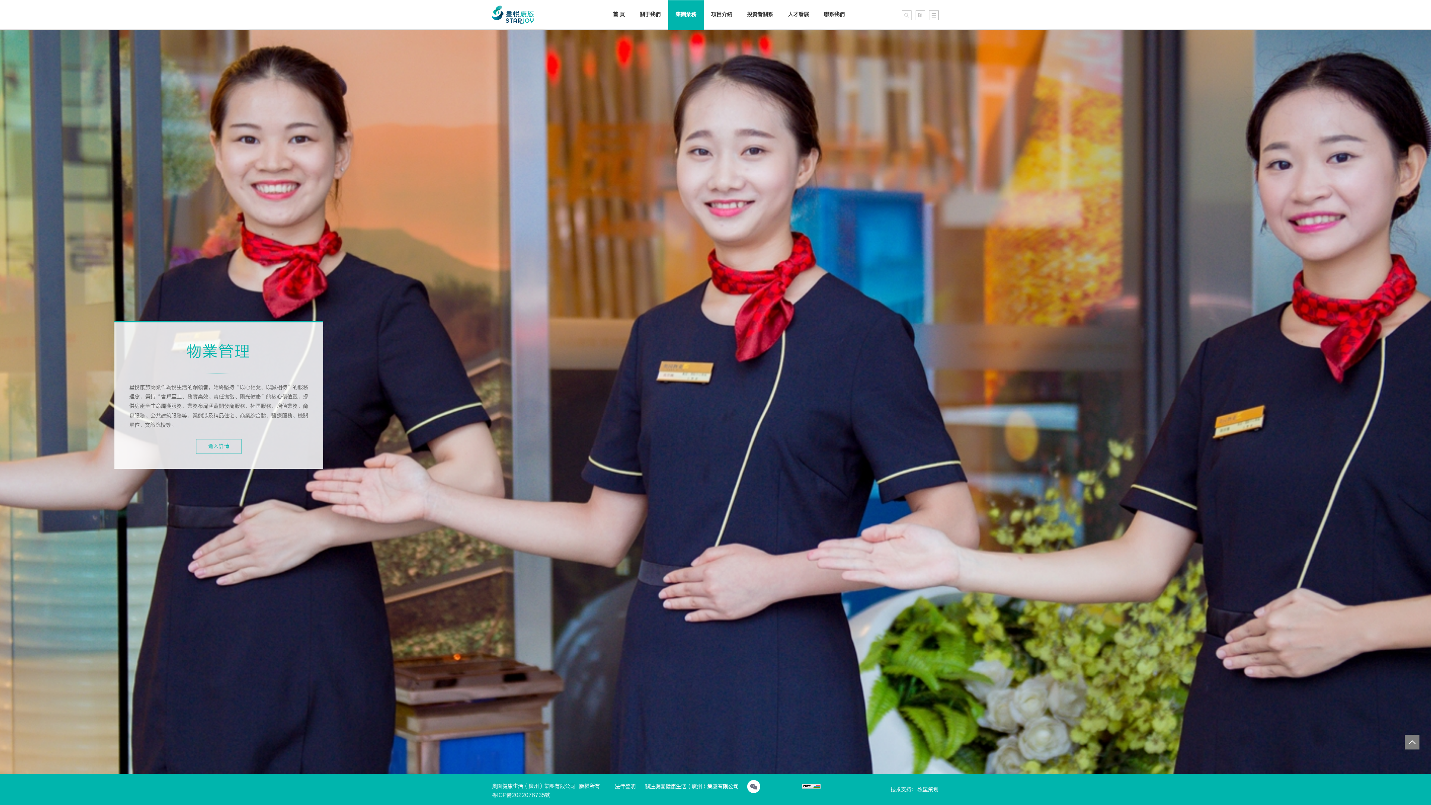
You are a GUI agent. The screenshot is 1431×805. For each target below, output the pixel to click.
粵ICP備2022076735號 (521, 795)
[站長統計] (811, 787)
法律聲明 (625, 786)
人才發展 (798, 14)
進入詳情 (218, 446)
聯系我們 (834, 14)
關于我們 (650, 14)
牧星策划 (927, 789)
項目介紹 (721, 14)
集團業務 (686, 14)
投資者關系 (760, 14)
